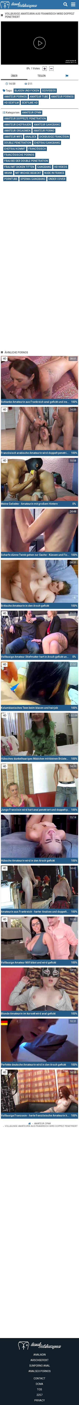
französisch (37, 148)
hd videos (60, 166)
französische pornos (19, 154)
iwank (8, 172)
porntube (10, 179)
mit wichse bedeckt (28, 172)
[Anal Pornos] (18, 4)
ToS (39, 1389)
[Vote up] (45, 68)
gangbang (44, 166)
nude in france (54, 172)
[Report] (66, 76)
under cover (56, 179)
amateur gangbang (47, 124)
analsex (30, 136)
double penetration (17, 142)
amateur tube (39, 96)
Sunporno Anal (39, 1365)
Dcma (39, 1383)
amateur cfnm (31, 112)
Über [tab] (14, 75)
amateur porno (43, 130)
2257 (39, 1394)
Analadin (39, 1354)
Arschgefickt (39, 1360)
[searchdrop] (65, 4)
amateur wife (13, 136)
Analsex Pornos (39, 1371)
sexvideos (49, 90)
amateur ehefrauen (17, 124)
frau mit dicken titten (19, 166)
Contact (39, 1378)
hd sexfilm (11, 102)
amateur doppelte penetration (25, 118)
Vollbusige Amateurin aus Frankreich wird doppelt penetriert (41, 1126)
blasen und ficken (27, 90)
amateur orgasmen (17, 130)
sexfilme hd (30, 102)
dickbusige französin (54, 136)
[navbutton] (73, 4)
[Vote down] (51, 68)
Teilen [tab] (41, 75)
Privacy (39, 1400)
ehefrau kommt (14, 148)
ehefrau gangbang (47, 142)
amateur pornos (15, 96)
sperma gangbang (32, 179)
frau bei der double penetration (26, 160)
